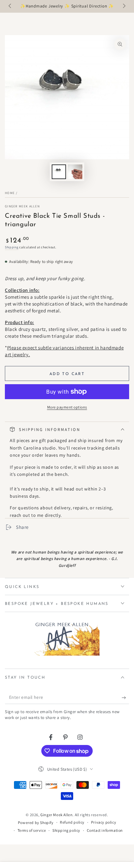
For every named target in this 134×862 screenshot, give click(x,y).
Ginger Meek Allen (22, 206)
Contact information (105, 830)
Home (10, 193)
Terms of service (32, 830)
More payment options (67, 407)
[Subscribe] (125, 697)
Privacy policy (103, 822)
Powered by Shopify (36, 822)
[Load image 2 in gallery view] (75, 171)
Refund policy (72, 822)
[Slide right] (123, 6)
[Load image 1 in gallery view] (59, 171)
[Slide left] (10, 6)
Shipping (12, 247)
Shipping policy (66, 830)
